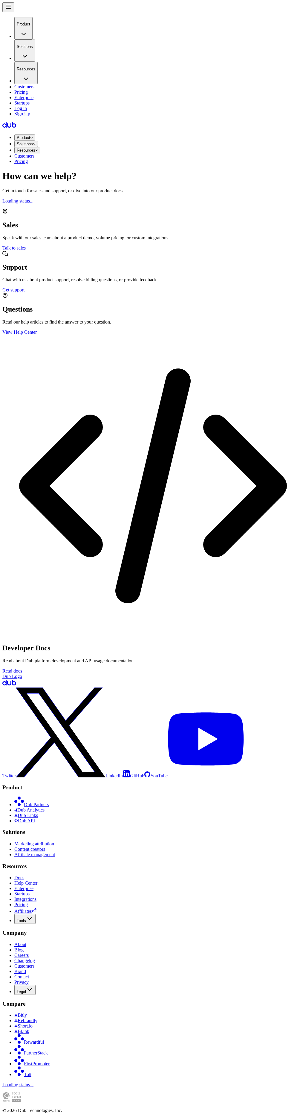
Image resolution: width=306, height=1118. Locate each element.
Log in (20, 108)
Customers (24, 86)
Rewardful (34, 1042)
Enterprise (23, 97)
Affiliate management (34, 854)
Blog (19, 949)
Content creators (29, 849)
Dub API (26, 820)
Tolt (27, 1074)
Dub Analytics (31, 809)
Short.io (25, 1025)
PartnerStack (36, 1052)
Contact (21, 976)
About (20, 944)
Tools (21, 920)
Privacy (21, 982)
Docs (19, 877)
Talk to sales (14, 247)
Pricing (21, 92)
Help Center (25, 883)
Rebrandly (27, 1020)
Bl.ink (23, 1031)
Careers (21, 955)
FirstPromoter (37, 1063)
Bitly (22, 1015)
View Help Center (19, 332)
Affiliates (23, 911)
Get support (13, 289)
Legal (21, 991)
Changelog (24, 960)
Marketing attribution (34, 843)
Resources (26, 150)
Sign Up (22, 113)
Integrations (25, 899)
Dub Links (28, 815)
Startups (22, 102)
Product (23, 137)
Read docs (12, 670)
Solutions (25, 144)
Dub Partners (36, 804)
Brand (20, 971)
